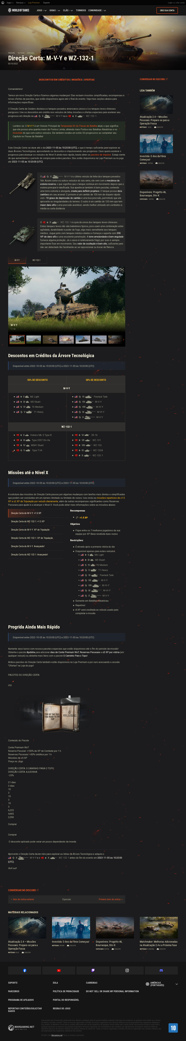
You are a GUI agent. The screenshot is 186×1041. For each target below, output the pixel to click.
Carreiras (91, 983)
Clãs (65, 10)
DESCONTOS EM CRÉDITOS (54, 79)
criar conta (180, 3)
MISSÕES (77, 79)
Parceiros (13, 991)
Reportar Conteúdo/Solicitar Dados (25, 1009)
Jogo (39, 10)
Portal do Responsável (66, 1000)
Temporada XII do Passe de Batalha (79, 126)
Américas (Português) (157, 984)
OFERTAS (89, 79)
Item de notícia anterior (23, 899)
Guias (53, 10)
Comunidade (95, 10)
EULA (55, 983)
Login (170, 3)
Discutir (160, 127)
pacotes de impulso (101, 154)
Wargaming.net (56, 1035)
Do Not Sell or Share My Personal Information (112, 991)
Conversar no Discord (152, 79)
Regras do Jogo (61, 1008)
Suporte (12, 983)
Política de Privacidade (66, 991)
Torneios (81, 10)
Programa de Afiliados (21, 1000)
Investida (17, 133)
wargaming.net (21, 1028)
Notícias (21, 53)
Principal (11, 53)
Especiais (30, 53)
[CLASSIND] (173, 1028)
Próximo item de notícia (109, 899)
